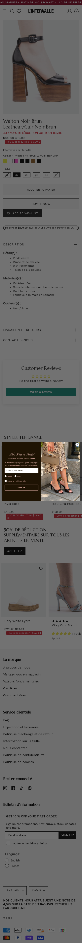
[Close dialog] (77, 444)
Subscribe (21, 488)
